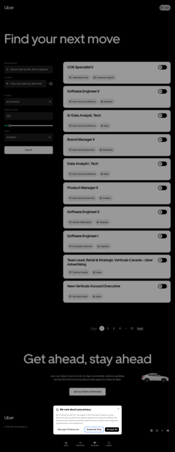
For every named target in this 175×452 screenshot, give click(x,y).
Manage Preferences (68, 429)
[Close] (118, 409)
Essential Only (94, 429)
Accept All (112, 429)
